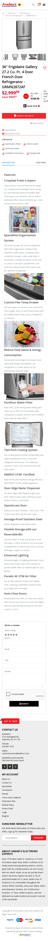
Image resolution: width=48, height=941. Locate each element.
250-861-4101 (8, 746)
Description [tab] (8, 163)
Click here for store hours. (13, 760)
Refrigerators (25, 13)
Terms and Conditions (11, 797)
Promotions (7, 790)
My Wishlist (7, 786)
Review (8, 671)
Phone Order (7, 808)
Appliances (12, 13)
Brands (5, 793)
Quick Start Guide (12, 148)
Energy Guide (35, 153)
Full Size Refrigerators (13, 15)
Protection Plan (8, 801)
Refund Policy (8, 805)
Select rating (10, 630)
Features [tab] (41, 163)
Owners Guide (32, 144)
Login (4, 812)
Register (5, 816)
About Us (6, 779)
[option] (24, 35)
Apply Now (32, 106)
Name (7, 638)
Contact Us (7, 782)
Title (6, 660)
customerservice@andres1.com (15, 753)
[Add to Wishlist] (44, 67)
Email (7, 649)
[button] (33, 4)
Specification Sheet (13, 144)
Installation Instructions (14, 153)
